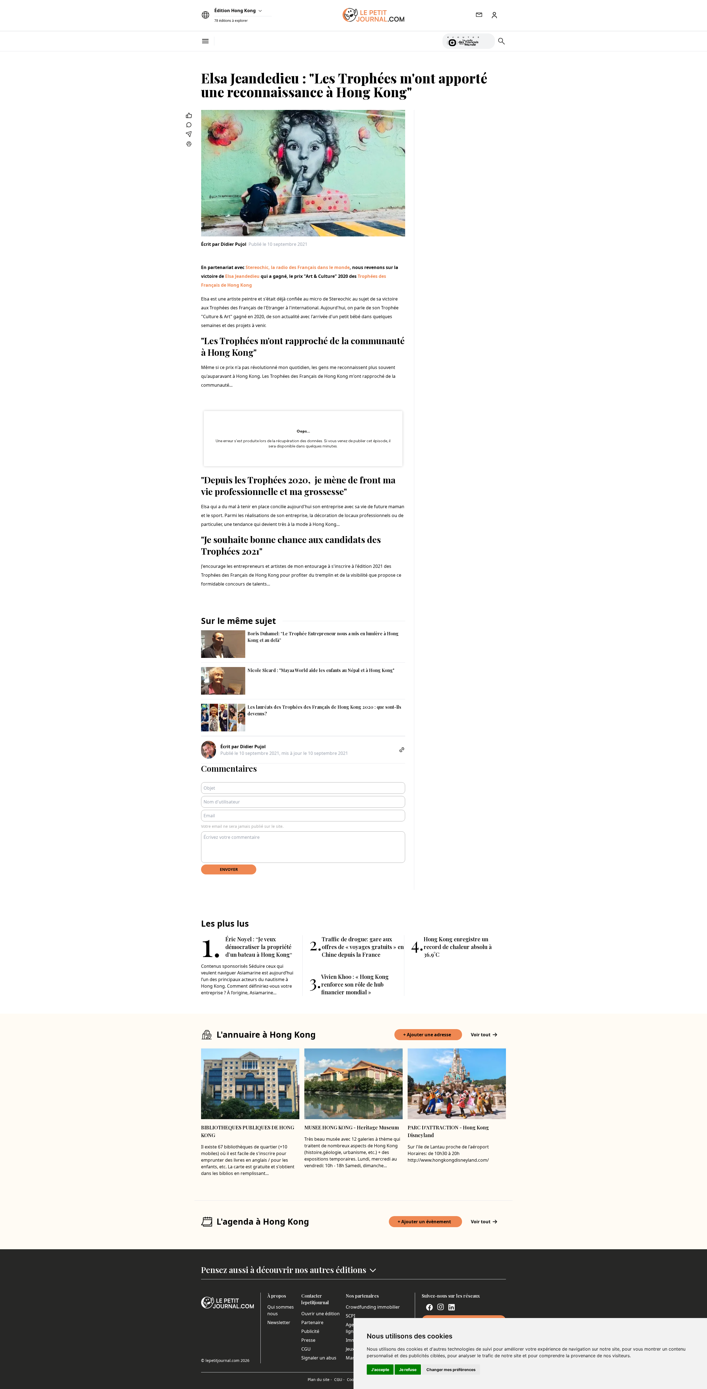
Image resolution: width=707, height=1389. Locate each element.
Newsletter (278, 1322)
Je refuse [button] (407, 1369)
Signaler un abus (318, 1358)
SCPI (350, 1316)
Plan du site (320, 1379)
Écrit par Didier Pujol (223, 244)
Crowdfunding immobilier (373, 1307)
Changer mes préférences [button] (451, 1369)
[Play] (487, 41)
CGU (306, 1349)
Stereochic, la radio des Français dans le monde (298, 267)
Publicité (310, 1331)
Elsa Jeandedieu (242, 276)
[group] (487, 40)
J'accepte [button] (380, 1369)
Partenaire (312, 1322)
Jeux (350, 1349)
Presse (308, 1340)
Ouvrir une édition (320, 1314)
